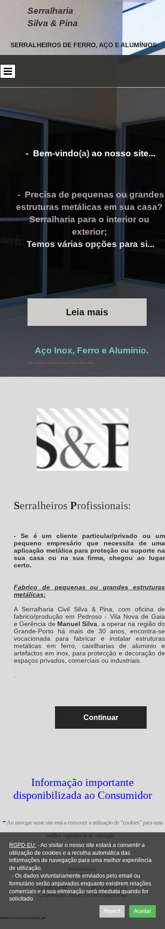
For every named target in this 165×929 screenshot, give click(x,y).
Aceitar (142, 911)
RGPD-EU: (22, 845)
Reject (112, 911)
